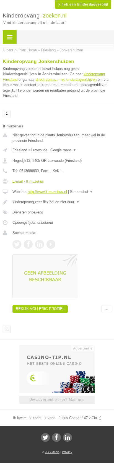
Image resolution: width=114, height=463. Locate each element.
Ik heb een (83, 4)
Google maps (63, 150)
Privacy (67, 452)
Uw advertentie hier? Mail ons (57, 399)
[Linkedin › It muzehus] (39, 244)
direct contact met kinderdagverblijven (66, 79)
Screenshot (81, 192)
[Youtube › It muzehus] (50, 244)
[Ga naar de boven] (106, 309)
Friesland (19, 150)
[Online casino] (57, 348)
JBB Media (52, 452)
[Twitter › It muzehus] (16, 244)
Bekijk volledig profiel (40, 309)
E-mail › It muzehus (28, 181)
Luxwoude (39, 150)
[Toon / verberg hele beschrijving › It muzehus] (61, 202)
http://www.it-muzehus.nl (47, 192)
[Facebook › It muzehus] (28, 244)
